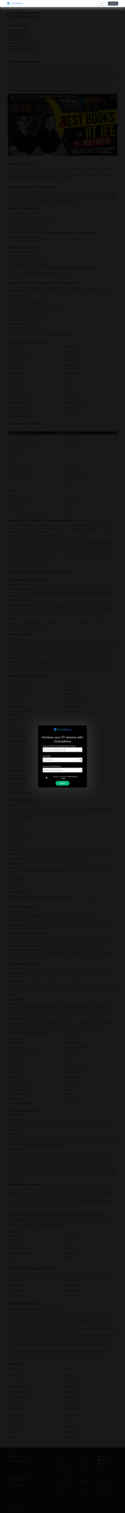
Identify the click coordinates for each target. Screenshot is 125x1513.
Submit (62, 783)
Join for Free (113, 3)
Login (102, 3)
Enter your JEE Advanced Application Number (59, 746)
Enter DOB (46, 756)
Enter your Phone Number (52, 766)
